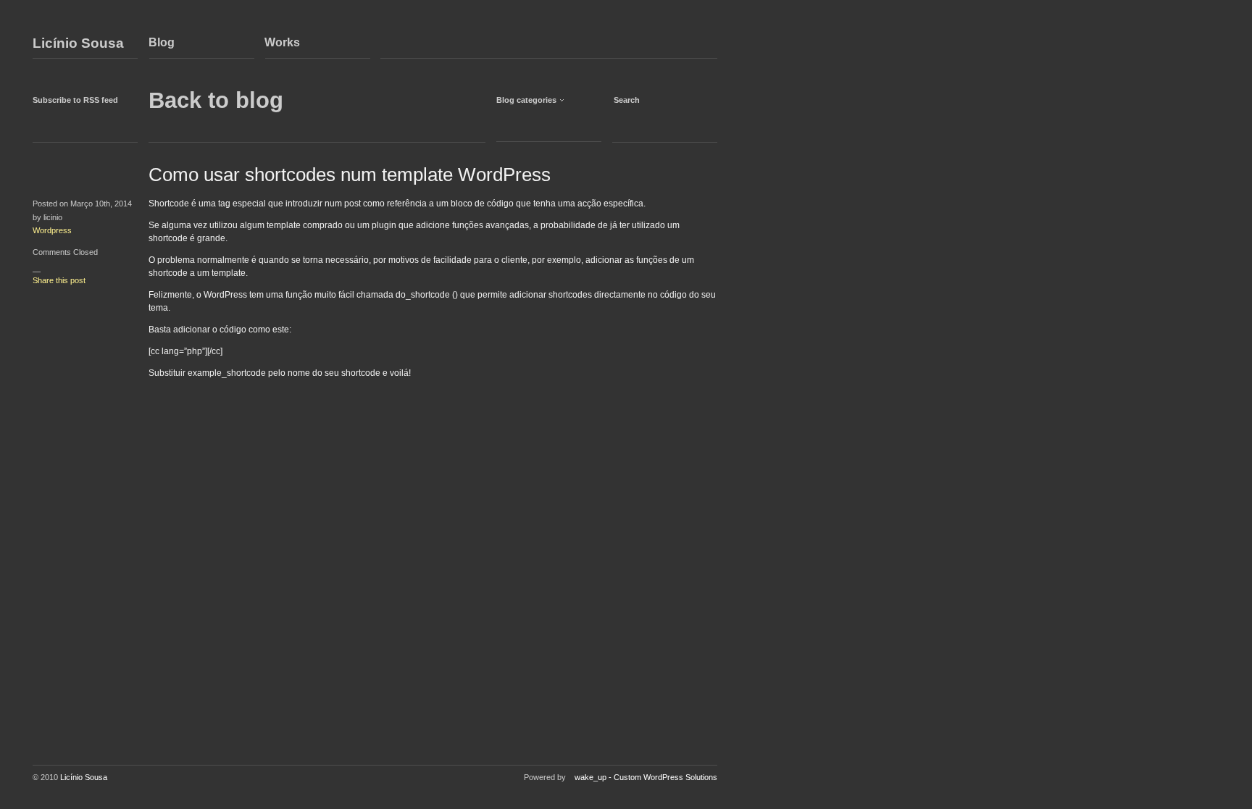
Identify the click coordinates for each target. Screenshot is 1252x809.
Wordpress (52, 230)
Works (282, 42)
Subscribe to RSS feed (75, 100)
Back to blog (216, 100)
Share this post (59, 280)
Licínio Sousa (78, 43)
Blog (162, 42)
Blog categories (526, 100)
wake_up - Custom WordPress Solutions (646, 777)
